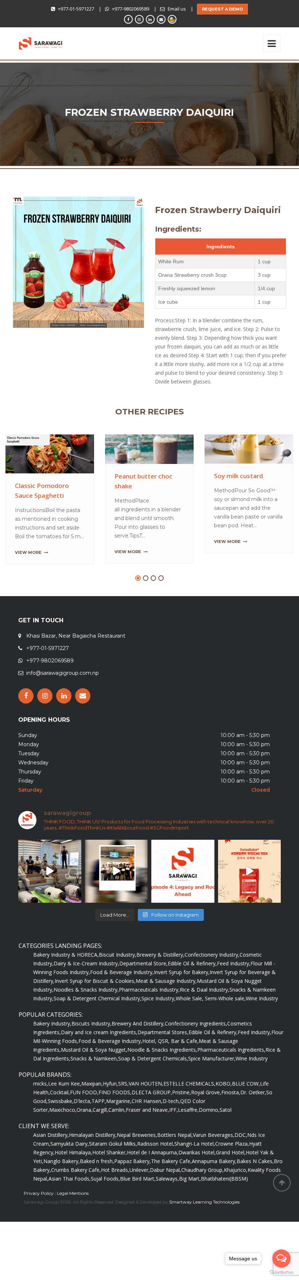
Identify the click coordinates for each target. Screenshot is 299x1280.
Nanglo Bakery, (61, 1181)
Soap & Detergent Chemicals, (153, 1078)
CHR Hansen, (147, 1121)
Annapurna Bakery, (214, 1181)
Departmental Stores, (163, 1052)
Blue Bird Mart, (138, 1198)
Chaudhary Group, (202, 1189)
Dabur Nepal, (165, 1189)
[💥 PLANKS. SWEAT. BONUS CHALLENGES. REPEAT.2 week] (49, 891)
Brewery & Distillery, (160, 974)
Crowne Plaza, (232, 1163)
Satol (226, 1129)
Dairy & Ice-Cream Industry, (86, 983)
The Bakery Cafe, (171, 1181)
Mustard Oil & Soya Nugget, (94, 1069)
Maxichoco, (63, 1129)
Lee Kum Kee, (64, 1103)
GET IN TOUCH (40, 640)
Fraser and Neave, (147, 1129)
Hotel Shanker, (109, 1172)
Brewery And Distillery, (138, 1043)
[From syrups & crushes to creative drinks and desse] (116, 891)
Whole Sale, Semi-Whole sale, (211, 1018)
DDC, (240, 1154)
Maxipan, (92, 1103)
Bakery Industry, (52, 1043)
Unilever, (139, 1189)
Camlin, (117, 1129)
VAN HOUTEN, (146, 1103)
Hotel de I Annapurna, (152, 1172)
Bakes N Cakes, (255, 1181)
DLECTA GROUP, (152, 1112)
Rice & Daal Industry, (204, 1009)
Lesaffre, (188, 1129)
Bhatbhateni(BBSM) (224, 1198)
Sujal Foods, (105, 1198)
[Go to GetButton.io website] (281, 1272)
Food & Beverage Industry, (122, 992)
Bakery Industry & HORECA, (66, 974)
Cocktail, (60, 1112)
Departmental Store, (143, 983)
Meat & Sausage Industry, (166, 1000)
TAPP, (99, 1121)
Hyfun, (110, 1103)
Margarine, (119, 1121)
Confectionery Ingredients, (196, 1043)
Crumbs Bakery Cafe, (76, 1189)
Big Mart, (190, 1198)
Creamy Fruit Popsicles (148, 476)
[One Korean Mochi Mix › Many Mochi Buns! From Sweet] (249, 891)
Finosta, (230, 1112)
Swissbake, (61, 1121)
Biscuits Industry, (91, 1043)
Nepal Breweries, (137, 1154)
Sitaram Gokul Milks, (113, 1163)
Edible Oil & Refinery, (192, 983)
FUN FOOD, (84, 1112)
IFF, (173, 1129)
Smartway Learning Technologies (204, 1222)
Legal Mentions (73, 1213)
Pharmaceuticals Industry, (149, 1009)
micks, (40, 1103)
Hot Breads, (115, 1189)
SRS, (123, 1103)
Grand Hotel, (231, 1172)
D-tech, (171, 1121)
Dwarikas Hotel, (197, 1172)
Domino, (209, 1129)
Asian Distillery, (51, 1154)
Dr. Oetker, (253, 1112)
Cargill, (100, 1129)
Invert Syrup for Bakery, (182, 992)
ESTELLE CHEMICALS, (189, 1103)
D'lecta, (83, 1121)
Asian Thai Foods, (69, 1198)
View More (28, 551)
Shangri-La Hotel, (194, 1163)
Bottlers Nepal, (175, 1154)
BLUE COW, (246, 1103)
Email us (177, 8)
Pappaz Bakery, (132, 1181)
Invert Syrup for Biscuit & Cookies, (95, 1000)
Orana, (85, 1129)
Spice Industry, (158, 1018)
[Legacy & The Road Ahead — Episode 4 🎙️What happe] (182, 891)
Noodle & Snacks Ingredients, (162, 1069)
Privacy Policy (39, 1213)
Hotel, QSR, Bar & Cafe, (170, 1061)
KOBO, (223, 1103)
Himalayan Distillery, (93, 1154)
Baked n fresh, (97, 1181)
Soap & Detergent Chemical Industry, (97, 1018)
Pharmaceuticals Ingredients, (231, 1069)
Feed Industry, (234, 983)
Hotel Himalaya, (73, 1172)
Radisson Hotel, (155, 1163)
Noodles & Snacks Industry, (86, 1009)
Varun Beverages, (213, 1154)
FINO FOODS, (115, 1112)
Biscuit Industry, (117, 974)
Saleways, (167, 1198)
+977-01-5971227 (76, 8)
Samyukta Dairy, (69, 1163)
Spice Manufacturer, (212, 1078)
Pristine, (181, 1112)
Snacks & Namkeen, (94, 1078)
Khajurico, (236, 1189)
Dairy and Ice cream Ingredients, (99, 1052)
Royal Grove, (206, 1112)
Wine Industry (262, 1018)
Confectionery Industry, (212, 974)
